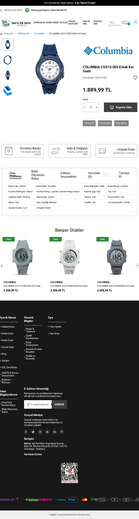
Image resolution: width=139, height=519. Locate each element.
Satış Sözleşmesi (32, 343)
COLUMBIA (9, 282)
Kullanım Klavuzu (6, 381)
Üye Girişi (54, 333)
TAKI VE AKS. (86, 22)
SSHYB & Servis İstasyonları (10, 374)
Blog (4, 354)
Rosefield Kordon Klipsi (8, 403)
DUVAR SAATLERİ (73, 22)
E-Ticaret (59, 515)
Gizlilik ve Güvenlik (30, 357)
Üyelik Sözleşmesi (32, 337)
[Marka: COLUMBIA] (110, 50)
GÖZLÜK (63, 22)
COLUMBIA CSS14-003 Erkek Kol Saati (68, 286)
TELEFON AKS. (97, 22)
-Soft (52, 515)
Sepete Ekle (124, 107)
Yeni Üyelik (55, 326)
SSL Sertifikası (9, 367)
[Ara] (123, 22)
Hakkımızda (8, 326)
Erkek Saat (7, 333)
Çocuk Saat (8, 347)
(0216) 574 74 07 (13, 10)
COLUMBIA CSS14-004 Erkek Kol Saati (115, 286)
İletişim (5, 360)
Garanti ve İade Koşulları (34, 350)
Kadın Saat (7, 340)
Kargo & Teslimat (30, 330)
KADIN (49, 22)
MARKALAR (39, 22)
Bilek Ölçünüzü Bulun (9, 410)
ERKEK (56, 22)
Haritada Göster (33, 454)
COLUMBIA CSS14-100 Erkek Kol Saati (22, 286)
